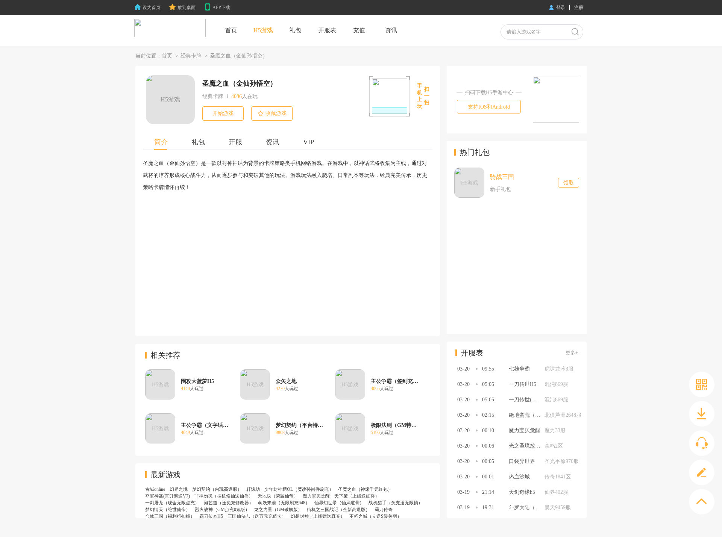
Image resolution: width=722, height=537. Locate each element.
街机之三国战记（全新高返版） (338, 509)
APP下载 (221, 7)
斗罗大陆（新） (527, 507)
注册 (578, 7)
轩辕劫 (253, 489)
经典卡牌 (191, 56)
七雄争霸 (519, 369)
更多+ (572, 352)
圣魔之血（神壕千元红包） (365, 489)
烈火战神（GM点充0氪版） (222, 509)
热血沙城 (519, 477)
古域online (155, 489)
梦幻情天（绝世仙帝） (167, 509)
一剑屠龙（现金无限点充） (172, 502)
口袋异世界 (522, 461)
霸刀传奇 (384, 509)
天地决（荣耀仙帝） (278, 496)
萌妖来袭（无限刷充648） (284, 502)
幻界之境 (179, 489)
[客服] (701, 443)
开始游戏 (223, 113)
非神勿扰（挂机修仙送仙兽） (223, 496)
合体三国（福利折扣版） (170, 516)
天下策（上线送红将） (356, 496)
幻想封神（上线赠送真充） (318, 516)
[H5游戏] (170, 28)
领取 (568, 183)
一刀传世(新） (525, 399)
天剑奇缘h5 (522, 492)
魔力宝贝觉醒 (316, 496)
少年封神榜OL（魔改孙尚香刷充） (299, 489)
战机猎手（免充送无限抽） (396, 502)
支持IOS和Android (489, 107)
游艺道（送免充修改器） (228, 502)
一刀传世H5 (522, 384)
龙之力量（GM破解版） (278, 509)
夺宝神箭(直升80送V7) (167, 496)
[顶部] (701, 501)
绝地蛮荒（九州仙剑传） (538, 415)
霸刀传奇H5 (211, 516)
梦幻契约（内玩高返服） (217, 489)
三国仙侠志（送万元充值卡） (257, 516)
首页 (167, 56)
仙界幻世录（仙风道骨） (339, 502)
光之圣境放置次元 (530, 446)
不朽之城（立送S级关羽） (375, 516)
